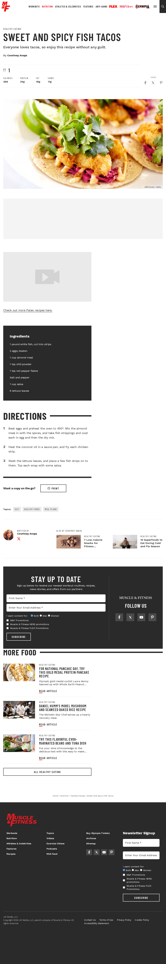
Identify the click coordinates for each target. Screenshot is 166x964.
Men (45, 616)
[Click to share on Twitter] (153, 82)
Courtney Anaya (17, 55)
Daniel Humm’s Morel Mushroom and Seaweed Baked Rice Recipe (62, 708)
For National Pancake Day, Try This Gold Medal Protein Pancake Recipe (64, 672)
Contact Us (90, 920)
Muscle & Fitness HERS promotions (29, 624)
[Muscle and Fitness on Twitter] (130, 617)
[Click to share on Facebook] (145, 82)
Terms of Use (106, 920)
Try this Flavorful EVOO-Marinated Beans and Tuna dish (62, 741)
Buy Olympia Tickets (98, 833)
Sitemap (91, 843)
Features (88, 6)
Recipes (10, 854)
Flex (113, 6)
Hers (126, 6)
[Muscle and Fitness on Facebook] (119, 617)
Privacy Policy (124, 920)
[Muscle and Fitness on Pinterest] (152, 617)
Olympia (142, 6)
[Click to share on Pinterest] (161, 82)
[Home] (6, 10)
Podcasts (52, 848)
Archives (91, 838)
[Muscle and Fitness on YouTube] (141, 617)
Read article (48, 691)
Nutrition (47, 6)
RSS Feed (52, 854)
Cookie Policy (142, 920)
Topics (50, 833)
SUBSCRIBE (19, 637)
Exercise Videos (55, 843)
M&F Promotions (19, 620)
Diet (17, 509)
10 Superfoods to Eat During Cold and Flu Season (151, 543)
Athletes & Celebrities (68, 6)
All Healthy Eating (47, 772)
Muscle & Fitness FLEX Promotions (29, 628)
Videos (50, 838)
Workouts (34, 6)
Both (36, 616)
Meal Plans (51, 509)
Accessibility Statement (96, 923)
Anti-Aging (101, 6)
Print (55, 488)
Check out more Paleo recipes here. (27, 310)
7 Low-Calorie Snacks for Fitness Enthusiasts (93, 544)
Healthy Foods (32, 509)
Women (55, 616)
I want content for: (17, 616)
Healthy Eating (12, 29)
